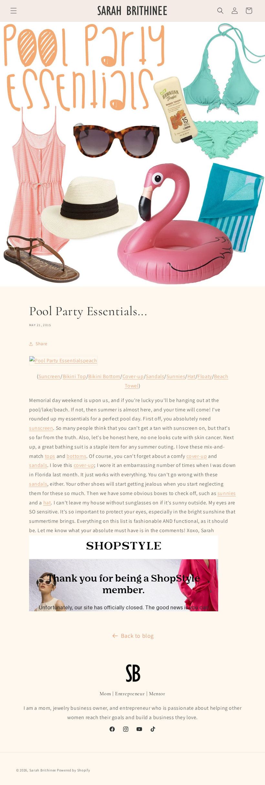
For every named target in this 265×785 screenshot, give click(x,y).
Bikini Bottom (104, 376)
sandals (38, 465)
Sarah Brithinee (42, 770)
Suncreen (49, 376)
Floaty (204, 376)
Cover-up (133, 376)
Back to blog (137, 635)
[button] (13, 11)
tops (50, 456)
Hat (191, 376)
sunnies (226, 493)
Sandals (155, 376)
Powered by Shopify (73, 770)
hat (47, 502)
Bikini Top (74, 376)
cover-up (196, 456)
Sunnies (175, 376)
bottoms (76, 456)
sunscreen (41, 428)
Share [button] (42, 343)
